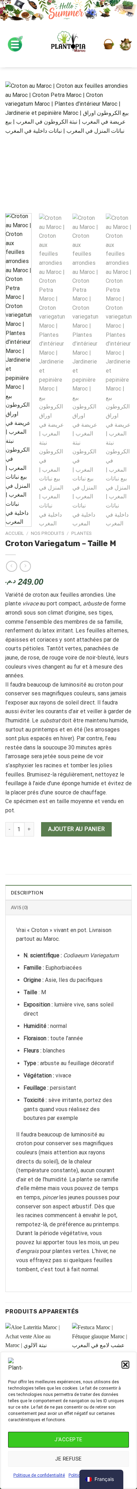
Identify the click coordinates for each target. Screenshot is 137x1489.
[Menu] (15, 44)
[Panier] (109, 44)
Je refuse (68, 1459)
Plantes (81, 533)
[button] (125, 1364)
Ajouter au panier (76, 829)
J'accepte (68, 1439)
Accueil (14, 533)
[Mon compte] (125, 44)
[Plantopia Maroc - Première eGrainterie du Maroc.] (68, 44)
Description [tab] (27, 893)
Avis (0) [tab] (19, 907)
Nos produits (47, 533)
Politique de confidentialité (39, 1475)
